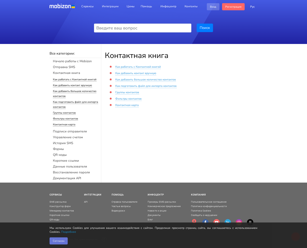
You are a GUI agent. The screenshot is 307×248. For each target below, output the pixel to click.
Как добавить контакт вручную (72, 85)
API (86, 201)
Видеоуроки (118, 210)
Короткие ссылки (66, 160)
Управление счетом (68, 137)
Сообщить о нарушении (204, 215)
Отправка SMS (64, 67)
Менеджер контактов (62, 210)
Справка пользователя (124, 201)
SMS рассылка (58, 201)
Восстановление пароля (71, 172)
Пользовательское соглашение (209, 201)
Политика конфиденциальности (209, 206)
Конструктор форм (60, 206)
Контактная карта (64, 124)
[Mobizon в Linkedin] (228, 222)
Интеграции (92, 194)
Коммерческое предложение (164, 206)
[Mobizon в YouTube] (216, 222)
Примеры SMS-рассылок (162, 201)
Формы (58, 149)
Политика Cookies (201, 210)
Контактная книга (66, 73)
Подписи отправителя (70, 131)
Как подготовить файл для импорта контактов (146, 86)
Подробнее (68, 232)
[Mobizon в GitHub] (250, 222)
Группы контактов (64, 113)
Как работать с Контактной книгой (74, 79)
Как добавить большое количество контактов (145, 80)
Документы (154, 215)
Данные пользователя (70, 166)
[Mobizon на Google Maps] (194, 222)
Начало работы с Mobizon (72, 61)
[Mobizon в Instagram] (239, 222)
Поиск (205, 27)
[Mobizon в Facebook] (205, 222)
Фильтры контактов (65, 118)
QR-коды (60, 155)
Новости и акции (157, 210)
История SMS (63, 143)
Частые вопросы (121, 206)
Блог (150, 219)
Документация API (67, 178)
